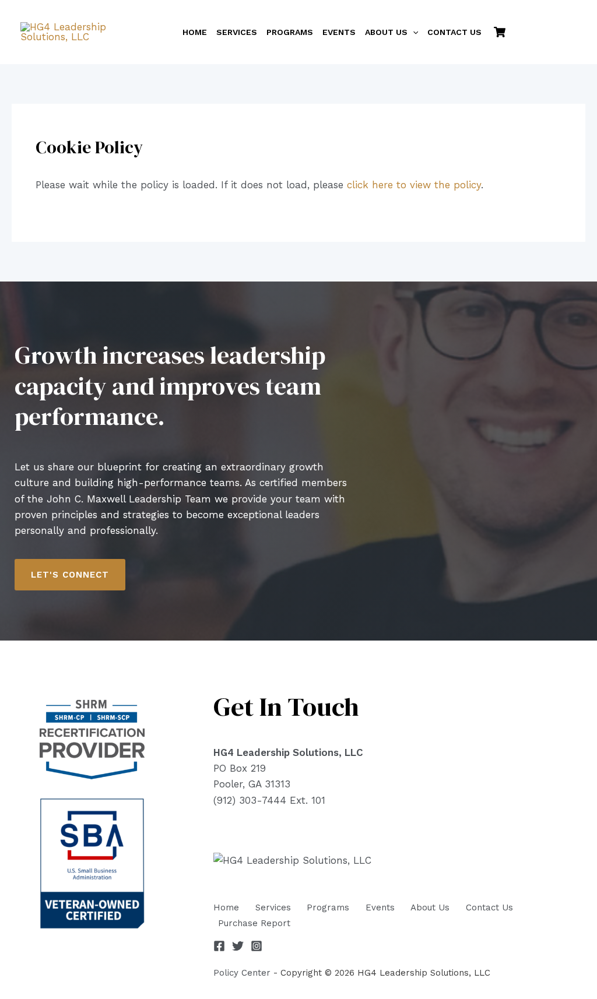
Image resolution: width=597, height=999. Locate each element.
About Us (429, 907)
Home (226, 907)
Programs (328, 907)
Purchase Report (254, 923)
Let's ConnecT (70, 574)
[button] (413, 32)
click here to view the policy (414, 185)
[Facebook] (219, 946)
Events (380, 907)
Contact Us (489, 907)
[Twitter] (238, 946)
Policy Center (242, 973)
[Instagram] (256, 946)
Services (273, 907)
